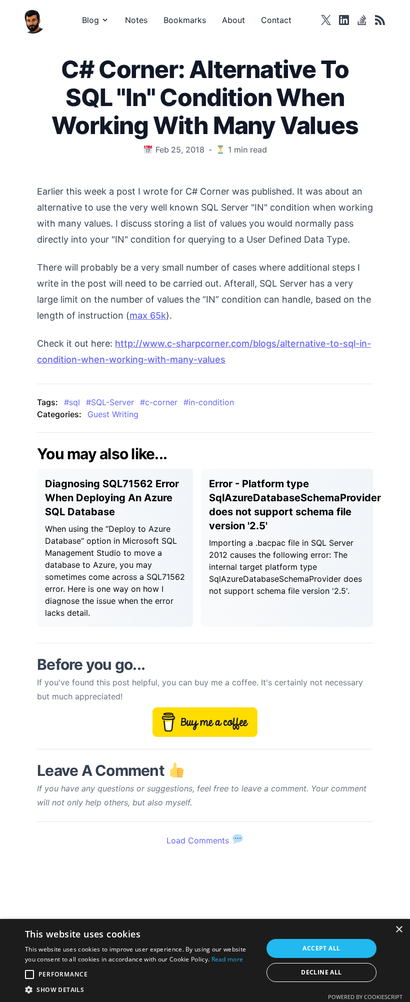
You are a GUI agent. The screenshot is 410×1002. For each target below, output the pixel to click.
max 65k (148, 315)
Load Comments (199, 840)
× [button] (398, 929)
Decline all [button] (321, 972)
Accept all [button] (321, 948)
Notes (136, 20)
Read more (228, 959)
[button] (140, 989)
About (233, 20)
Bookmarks (185, 20)
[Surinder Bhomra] (35, 20)
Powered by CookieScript (365, 996)
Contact (276, 20)
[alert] (205, 960)
